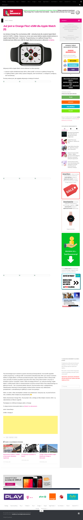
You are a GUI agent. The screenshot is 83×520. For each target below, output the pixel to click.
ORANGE (70, 102)
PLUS (70, 97)
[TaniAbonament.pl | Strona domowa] (13, 12)
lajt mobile (73, 60)
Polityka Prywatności (7, 517)
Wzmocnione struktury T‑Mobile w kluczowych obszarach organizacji (11, 456)
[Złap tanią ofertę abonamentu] (79, 20)
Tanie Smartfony (11, 1)
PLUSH (71, 111)
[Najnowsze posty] (65, 128)
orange (11, 20)
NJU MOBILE (73, 65)
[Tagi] (77, 128)
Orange (33, 1)
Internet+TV (67, 1)
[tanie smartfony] (70, 197)
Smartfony (66, 174)
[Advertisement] (30, 425)
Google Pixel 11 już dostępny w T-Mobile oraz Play (73, 141)
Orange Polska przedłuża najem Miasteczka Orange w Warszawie (47, 456)
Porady (74, 1)
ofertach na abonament (30, 406)
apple (7, 437)
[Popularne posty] (71, 128)
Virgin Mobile (46, 1)
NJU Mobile (54, 1)
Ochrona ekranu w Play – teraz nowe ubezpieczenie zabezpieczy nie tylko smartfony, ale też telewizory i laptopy (73, 164)
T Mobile (23, 1)
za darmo (51, 40)
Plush (60, 1)
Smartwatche (68, 202)
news (6, 20)
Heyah (39, 1)
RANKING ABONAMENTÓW (71, 51)
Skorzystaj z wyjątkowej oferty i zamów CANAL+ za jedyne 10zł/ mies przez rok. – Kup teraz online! (71, 83)
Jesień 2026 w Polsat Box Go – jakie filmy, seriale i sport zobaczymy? (73, 148)
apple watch (11, 437)
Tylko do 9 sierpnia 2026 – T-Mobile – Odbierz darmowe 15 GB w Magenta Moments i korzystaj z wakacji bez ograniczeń (74, 155)
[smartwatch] (70, 226)
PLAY (73, 69)
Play (17, 1)
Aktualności (4, 5)
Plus (29, 1)
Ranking (4, 1)
